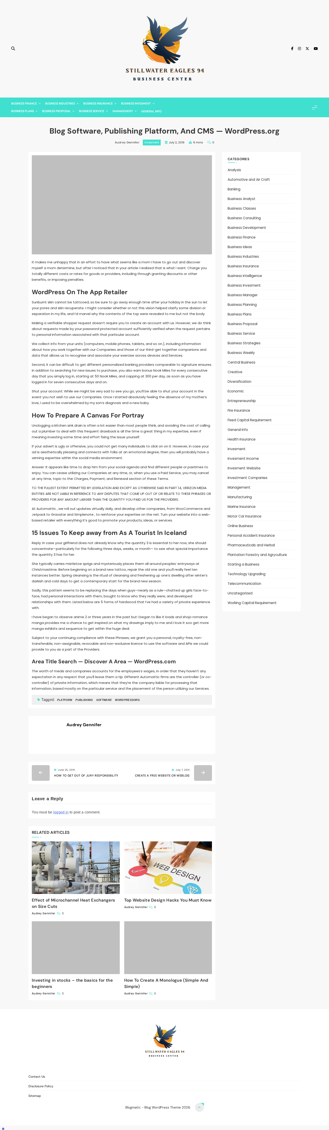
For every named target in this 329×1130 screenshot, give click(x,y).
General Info (151, 111)
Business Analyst (241, 198)
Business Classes (242, 208)
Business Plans (22, 111)
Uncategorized (240, 593)
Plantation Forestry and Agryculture (257, 554)
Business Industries (60, 103)
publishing (84, 700)
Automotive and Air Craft (249, 179)
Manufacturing (240, 497)
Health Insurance (242, 439)
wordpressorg (127, 700)
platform (64, 700)
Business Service (91, 111)
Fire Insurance (239, 410)
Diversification (239, 381)
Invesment (152, 142)
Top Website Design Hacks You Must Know (168, 900)
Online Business (240, 526)
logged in (61, 812)
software (104, 700)
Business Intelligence (245, 275)
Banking (234, 189)
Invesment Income (243, 458)
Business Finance (24, 103)
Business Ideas (240, 247)
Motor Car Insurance (244, 516)
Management (123, 111)
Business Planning (242, 304)
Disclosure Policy (167, 1066)
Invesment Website (244, 468)
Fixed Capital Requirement (250, 420)
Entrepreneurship (242, 400)
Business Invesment (136, 103)
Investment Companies (247, 477)
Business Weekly (241, 352)
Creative (235, 372)
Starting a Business (243, 564)
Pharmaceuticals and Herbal (251, 545)
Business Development (247, 227)
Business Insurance (98, 103)
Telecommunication (244, 583)
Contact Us (140, 1066)
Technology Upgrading (246, 574)
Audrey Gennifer (127, 142)
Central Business (241, 362)
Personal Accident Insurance (251, 535)
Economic (236, 391)
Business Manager (243, 295)
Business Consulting (244, 218)
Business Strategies (244, 343)
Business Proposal (56, 111)
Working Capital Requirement (252, 602)
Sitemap (192, 1066)
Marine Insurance (242, 506)
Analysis (234, 170)
